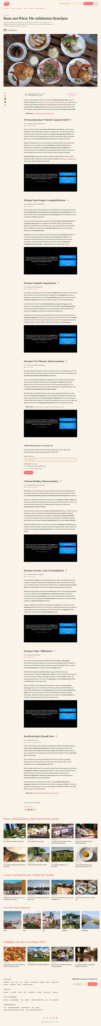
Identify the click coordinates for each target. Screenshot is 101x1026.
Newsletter (89, 3)
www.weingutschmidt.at (32, 289)
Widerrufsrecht (25, 1007)
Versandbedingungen (13, 1007)
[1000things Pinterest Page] (56, 1018)
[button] (5, 105)
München (41, 982)
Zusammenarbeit (14, 1000)
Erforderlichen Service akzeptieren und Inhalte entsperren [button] (67, 180)
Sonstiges (55, 992)
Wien (12, 982)
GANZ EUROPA (54, 982)
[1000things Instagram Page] (47, 1018)
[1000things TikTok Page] (50, 1018)
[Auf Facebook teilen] (5, 102)
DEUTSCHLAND (34, 982)
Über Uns (6, 1000)
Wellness (39, 992)
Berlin (47, 982)
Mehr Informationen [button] (41, 181)
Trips (25, 992)
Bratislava (13, 984)
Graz (17, 982)
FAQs (33, 1007)
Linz (21, 982)
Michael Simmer (13, 30)
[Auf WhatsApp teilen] (5, 95)
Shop (5, 1007)
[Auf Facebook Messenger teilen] (5, 98)
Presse (38, 1007)
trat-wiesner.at (29, 367)
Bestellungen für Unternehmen (34, 1010)
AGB (46, 1000)
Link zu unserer (33, 468)
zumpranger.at (29, 206)
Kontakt (27, 1000)
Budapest (6, 984)
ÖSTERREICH (6, 982)
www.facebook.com (31, 125)
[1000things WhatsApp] (44, 1018)
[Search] (60, 3)
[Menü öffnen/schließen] (95, 3)
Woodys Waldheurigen (69, 159)
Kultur (20, 992)
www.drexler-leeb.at (31, 576)
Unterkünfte (31, 992)
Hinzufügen (72, 94)
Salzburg (26, 982)
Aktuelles (77, 895)
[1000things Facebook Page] (53, 1018)
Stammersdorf (49, 102)
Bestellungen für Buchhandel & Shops (14, 1010)
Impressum (56, 1000)
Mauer (57, 102)
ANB (50, 1000)
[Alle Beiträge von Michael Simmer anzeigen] (5, 30)
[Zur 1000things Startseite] (6, 3)
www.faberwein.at (30, 657)
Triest (19, 984)
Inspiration (6, 839)
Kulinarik (6, 992)
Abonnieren (28, 472)
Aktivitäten (13, 992)
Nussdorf (42, 102)
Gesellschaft (47, 992)
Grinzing (65, 102)
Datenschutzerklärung (36, 468)
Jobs (22, 1000)
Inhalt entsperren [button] (68, 174)
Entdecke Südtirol (28, 984)
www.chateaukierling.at (32, 487)
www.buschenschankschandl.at (33, 742)
